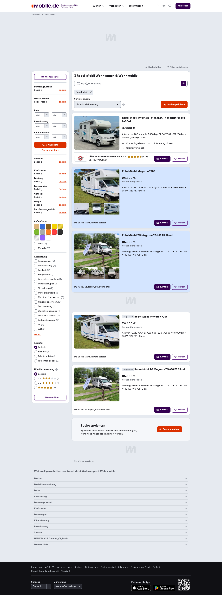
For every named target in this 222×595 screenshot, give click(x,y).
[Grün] (37, 232)
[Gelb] (54, 226)
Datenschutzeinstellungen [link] (114, 567)
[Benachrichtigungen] (158, 6)
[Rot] (54, 232)
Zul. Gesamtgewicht (44, 209)
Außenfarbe (40, 221)
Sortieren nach (82, 99)
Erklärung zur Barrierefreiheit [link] (145, 567)
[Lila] (43, 238)
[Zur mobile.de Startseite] (58, 6)
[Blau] (43, 226)
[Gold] (60, 226)
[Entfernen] (90, 92)
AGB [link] (47, 567)
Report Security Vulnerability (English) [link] (50, 571)
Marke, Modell (42, 98)
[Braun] (48, 226)
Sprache (35, 582)
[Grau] (43, 232)
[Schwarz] (60, 232)
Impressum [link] (37, 567)
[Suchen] (183, 83)
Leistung (38, 178)
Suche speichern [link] (50, 150)
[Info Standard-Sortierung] (123, 104)
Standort (38, 158)
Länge (37, 201)
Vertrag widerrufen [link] (62, 567)
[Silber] (37, 238)
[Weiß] (48, 238)
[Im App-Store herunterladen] (142, 588)
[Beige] (37, 226)
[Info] (57, 369)
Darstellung (60, 582)
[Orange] (48, 232)
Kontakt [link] (79, 567)
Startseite (36, 14)
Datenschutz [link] (91, 567)
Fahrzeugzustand (43, 86)
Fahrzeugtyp (40, 186)
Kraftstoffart (40, 170)
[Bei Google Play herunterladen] (164, 588)
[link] (164, 6)
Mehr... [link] (37, 334)
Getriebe (39, 193)
